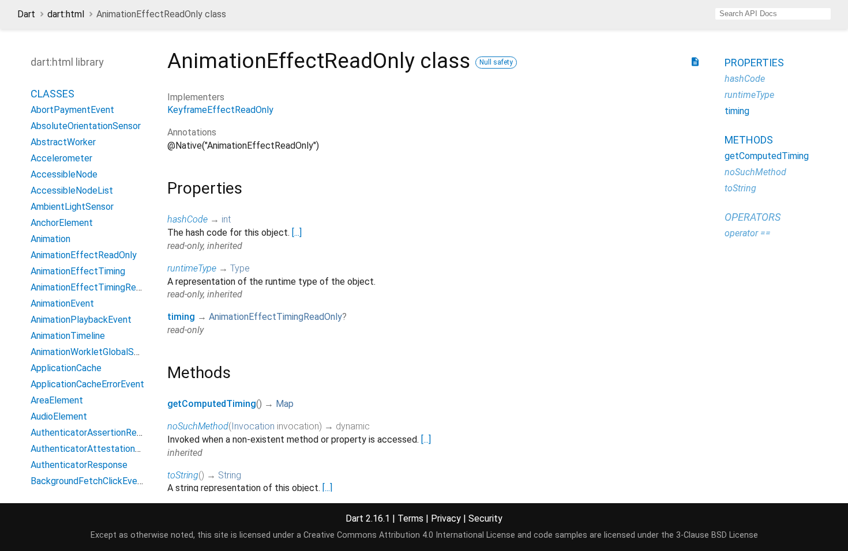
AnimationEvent (62, 303)
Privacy (446, 518)
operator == (748, 233)
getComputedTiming (211, 403)
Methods (749, 140)
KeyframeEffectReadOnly (220, 109)
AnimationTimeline (68, 335)
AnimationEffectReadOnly (84, 255)
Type (240, 268)
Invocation (253, 426)
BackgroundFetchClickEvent (88, 480)
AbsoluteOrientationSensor (86, 125)
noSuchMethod (197, 426)
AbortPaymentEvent (72, 109)
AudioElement (59, 416)
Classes (52, 94)
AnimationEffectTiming (78, 271)
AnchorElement (62, 222)
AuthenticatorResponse (79, 464)
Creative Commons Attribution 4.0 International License (409, 535)
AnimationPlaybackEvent (81, 319)
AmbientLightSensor (72, 206)
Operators (753, 217)
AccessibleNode (64, 174)
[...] (297, 232)
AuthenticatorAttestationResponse (103, 448)
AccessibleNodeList (72, 190)
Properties (754, 62)
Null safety (496, 62)
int (226, 219)
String (229, 475)
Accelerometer (61, 158)
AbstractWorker (63, 142)
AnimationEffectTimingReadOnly (275, 316)
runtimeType (191, 268)
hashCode (187, 219)
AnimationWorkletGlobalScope (93, 351)
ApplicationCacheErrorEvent (87, 384)
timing (181, 316)
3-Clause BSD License (717, 535)
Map (285, 403)
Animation (50, 238)
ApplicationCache (66, 368)
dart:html (65, 14)
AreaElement (57, 400)
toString (182, 475)
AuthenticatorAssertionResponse (98, 432)
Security (485, 518)
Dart (26, 14)
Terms (410, 518)
